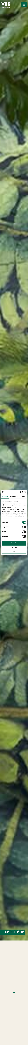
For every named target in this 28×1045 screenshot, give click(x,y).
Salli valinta (14, 547)
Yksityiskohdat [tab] (14, 496)
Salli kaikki (14, 543)
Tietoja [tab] (23, 496)
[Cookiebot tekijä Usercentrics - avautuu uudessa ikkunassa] (20, 492)
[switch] (24, 527)
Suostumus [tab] (5, 496)
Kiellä (14, 551)
